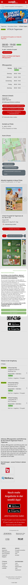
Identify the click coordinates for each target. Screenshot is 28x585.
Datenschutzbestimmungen (19, 270)
